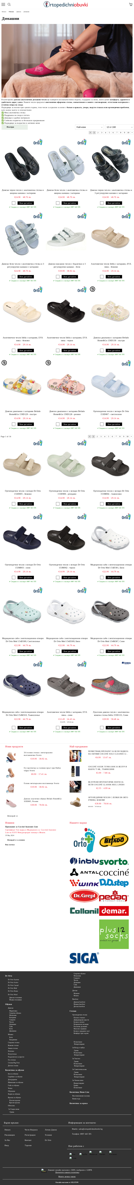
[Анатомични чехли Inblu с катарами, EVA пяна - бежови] (110, 237)
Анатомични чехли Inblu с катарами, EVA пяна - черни (67, 339)
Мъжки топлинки (15, 1000)
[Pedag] (114, 896)
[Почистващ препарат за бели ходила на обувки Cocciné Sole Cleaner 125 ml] (75, 756)
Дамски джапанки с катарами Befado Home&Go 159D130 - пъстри (111, 339)
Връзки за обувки (14, 1097)
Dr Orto (8, 976)
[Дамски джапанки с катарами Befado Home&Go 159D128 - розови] (66, 384)
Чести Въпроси (31, 1130)
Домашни (12, 1024)
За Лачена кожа (77, 1080)
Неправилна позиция (81, 1024)
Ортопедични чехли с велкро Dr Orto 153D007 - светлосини (111, 412)
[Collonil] (84, 911)
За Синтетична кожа (79, 1069)
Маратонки (13, 1011)
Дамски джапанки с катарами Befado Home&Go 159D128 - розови (67, 412)
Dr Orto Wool (12, 994)
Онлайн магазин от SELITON (67, 1182)
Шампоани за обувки (15, 1082)
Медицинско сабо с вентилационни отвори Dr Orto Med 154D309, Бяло (67, 639)
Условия (48, 1135)
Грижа (11, 1112)
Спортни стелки (13, 1042)
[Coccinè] (114, 872)
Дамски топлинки (15, 997)
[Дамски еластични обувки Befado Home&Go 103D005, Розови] (11, 803)
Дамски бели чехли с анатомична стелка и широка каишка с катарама (67, 191)
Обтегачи (11, 1106)
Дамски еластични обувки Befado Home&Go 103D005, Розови (43, 800)
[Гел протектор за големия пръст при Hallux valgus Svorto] (11, 772)
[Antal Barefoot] (84, 872)
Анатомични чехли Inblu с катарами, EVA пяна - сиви (67, 713)
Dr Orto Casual (13, 985)
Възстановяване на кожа (81, 1096)
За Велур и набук (78, 1048)
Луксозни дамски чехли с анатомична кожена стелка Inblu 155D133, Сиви (111, 713)
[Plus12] (114, 935)
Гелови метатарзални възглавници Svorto (41, 783)
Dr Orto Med (12, 988)
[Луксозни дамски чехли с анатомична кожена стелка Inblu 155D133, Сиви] (110, 685)
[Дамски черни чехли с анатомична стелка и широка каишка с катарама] (22, 163)
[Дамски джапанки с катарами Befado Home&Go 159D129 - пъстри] (22, 384)
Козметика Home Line (79, 1092)
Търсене (28, 1145)
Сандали (12, 1020)
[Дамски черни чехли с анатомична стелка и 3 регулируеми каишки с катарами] (110, 163)
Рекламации (10, 1135)
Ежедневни (13, 1040)
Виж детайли (25, 203)
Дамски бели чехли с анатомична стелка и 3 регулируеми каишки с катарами (23, 265)
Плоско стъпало (79, 1018)
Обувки (8, 1004)
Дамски (10, 1008)
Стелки (73, 1011)
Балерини (12, 1017)
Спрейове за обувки (15, 1077)
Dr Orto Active (13, 982)
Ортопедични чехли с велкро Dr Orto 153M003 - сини (23, 566)
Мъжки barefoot (79, 1004)
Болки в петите (79, 1022)
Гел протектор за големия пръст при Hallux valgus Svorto (42, 769)
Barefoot (75, 999)
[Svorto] (114, 862)
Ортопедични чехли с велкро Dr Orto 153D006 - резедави (67, 492)
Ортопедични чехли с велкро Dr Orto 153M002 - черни (67, 566)
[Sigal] (84, 958)
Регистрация (30, 1135)
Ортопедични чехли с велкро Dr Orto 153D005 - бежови (23, 492)
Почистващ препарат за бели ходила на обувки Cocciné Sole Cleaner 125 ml (108, 752)
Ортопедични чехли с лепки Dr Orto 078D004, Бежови (108, 798)
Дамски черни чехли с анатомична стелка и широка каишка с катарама (23, 191)
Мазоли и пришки (80, 1029)
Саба (11, 1026)
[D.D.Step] (114, 883)
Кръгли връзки (14, 1103)
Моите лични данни (67, 1177)
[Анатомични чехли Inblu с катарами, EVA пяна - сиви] (66, 685)
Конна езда (76, 1099)
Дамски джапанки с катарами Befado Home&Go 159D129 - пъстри (22, 412)
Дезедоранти (12, 1079)
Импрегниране (79, 1044)
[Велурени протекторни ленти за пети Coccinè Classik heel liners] (75, 787)
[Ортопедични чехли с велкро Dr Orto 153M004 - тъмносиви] (110, 464)
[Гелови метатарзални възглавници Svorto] (11, 788)
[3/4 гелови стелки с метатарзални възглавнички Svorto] (11, 757)
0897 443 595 (85, 1134)
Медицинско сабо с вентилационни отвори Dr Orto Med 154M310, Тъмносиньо (23, 713)
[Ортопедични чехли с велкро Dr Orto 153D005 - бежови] (22, 464)
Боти (11, 1029)
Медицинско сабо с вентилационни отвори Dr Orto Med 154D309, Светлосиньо (23, 639)
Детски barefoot (79, 1006)
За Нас (7, 1140)
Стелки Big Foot (14, 1063)
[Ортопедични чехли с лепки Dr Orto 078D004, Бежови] (75, 802)
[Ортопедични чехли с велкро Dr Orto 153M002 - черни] (66, 538)
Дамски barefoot (79, 1002)
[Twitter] (77, 1139)
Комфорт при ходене (81, 1033)
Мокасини (12, 1015)
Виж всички (10, 845)
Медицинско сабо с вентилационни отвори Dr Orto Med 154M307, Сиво (111, 639)
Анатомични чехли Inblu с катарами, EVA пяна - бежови (111, 265)
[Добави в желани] (13, 203)
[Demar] (114, 911)
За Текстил (76, 1058)
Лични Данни (51, 1130)
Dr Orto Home (13, 991)
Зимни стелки (13, 1048)
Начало (7, 1130)
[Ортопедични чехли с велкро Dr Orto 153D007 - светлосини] (110, 384)
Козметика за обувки (14, 1070)
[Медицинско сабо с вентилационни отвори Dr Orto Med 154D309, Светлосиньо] (22, 611)
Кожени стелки (13, 1045)
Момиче (77, 993)
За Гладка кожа (13, 1109)
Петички (11, 1051)
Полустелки (12, 1054)
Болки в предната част (82, 1031)
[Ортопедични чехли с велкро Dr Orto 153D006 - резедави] (66, 464)
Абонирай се (12, 816)
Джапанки (12, 1031)
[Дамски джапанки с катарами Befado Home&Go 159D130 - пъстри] (110, 310)
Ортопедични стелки (79, 1015)
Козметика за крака (79, 1103)
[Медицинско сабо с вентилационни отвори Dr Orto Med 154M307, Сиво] (110, 611)
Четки (10, 1088)
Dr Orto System (13, 980)
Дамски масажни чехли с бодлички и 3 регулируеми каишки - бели (67, 265)
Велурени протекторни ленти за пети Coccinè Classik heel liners (106, 783)
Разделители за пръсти (16, 1057)
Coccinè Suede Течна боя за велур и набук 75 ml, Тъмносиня (107, 768)
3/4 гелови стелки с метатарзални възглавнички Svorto (38, 754)
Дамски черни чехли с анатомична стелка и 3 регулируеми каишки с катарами (111, 191)
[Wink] (84, 883)
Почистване (78, 1042)
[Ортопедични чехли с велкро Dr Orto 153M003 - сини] (22, 538)
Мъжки (10, 1034)
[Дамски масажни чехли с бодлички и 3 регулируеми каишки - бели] (66, 237)
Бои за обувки (13, 1074)
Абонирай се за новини (16, 840)
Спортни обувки (15, 1013)
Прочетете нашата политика (67, 1172)
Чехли (11, 1022)
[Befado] (114, 841)
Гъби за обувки (13, 1085)
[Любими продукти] (124, 4)
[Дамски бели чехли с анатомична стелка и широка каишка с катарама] (66, 163)
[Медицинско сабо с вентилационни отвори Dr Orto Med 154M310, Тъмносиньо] (22, 685)
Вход (7, 1145)
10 (128, 133)
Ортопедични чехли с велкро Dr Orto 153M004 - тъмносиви (111, 492)
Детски (74, 990)
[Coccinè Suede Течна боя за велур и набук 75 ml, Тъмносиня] (75, 771)
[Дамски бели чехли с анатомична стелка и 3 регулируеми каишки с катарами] (22, 237)
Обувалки (11, 1091)
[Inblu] (84, 862)
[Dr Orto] (84, 841)
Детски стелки (13, 1066)
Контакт (28, 1140)
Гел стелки (12, 1060)
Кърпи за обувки (14, 1094)
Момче (76, 996)
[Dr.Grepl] (84, 896)
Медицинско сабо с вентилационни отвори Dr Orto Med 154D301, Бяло (111, 566)
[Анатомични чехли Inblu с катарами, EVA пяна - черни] (66, 310)
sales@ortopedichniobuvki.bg (90, 1129)
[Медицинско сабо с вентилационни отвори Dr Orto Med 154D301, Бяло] (110, 538)
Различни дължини (80, 1026)
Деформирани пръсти (81, 1020)
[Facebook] (72, 1139)
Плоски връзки (14, 1100)
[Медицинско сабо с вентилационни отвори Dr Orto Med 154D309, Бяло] (66, 611)
